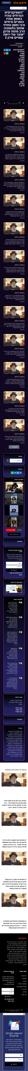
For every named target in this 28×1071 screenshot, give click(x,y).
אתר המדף (19, 710)
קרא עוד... (15, 614)
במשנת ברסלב (19, 124)
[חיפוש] (8, 461)
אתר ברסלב (18, 708)
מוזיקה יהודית (22, 984)
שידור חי (23, 989)
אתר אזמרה (18, 711)
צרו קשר (23, 994)
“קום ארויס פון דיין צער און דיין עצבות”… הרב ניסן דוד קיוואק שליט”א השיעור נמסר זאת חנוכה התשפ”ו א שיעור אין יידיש (14, 411)
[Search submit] (12, 8)
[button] (2, 8)
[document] (14, 1042)
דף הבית (23, 976)
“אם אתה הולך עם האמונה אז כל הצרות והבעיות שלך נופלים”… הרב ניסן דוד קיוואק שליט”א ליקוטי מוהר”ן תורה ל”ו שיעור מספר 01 (14, 353)
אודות (24, 992)
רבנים (24, 981)
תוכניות (24, 978)
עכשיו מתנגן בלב (21, 986)
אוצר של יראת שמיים (17, 45)
